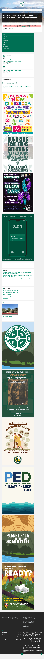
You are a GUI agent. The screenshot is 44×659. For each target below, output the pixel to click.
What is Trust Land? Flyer (7, 294)
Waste (30, 650)
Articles (32, 632)
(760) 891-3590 (18, 637)
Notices (8, 20)
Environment (27, 638)
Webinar (37, 650)
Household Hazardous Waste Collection (13, 61)
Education (33, 635)
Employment (37, 637)
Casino (35, 632)
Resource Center (31, 647)
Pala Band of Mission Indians (8, 656)
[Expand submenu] (32, 36)
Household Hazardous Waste (26, 641)
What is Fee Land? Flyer (7, 296)
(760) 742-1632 (18, 636)
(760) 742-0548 (18, 634)
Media (24, 643)
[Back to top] (41, 654)
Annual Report (26, 632)
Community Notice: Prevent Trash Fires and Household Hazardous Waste (17, 87)
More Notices (5, 284)
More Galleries (5, 318)
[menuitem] (18, 34)
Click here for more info (25, 26)
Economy (28, 635)
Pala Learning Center (10, 59)
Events (34, 638)
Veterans (25, 650)
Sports (27, 649)
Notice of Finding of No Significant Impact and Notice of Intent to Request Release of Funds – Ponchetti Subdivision (17, 273)
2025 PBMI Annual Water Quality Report (10, 290)
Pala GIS (28, 644)
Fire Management (39, 638)
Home (4, 20)
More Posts (5, 90)
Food (24, 640)
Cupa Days (25, 635)
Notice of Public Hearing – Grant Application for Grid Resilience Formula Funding (16, 281)
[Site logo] (22, 6)
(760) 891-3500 (18, 632)
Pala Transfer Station (10, 63)
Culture (37, 634)
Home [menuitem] (41, 656)
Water (33, 650)
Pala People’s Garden (7, 316)
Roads (34, 647)
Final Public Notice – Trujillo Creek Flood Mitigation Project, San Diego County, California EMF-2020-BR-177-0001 (17, 276)
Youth (25, 651)
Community (29, 634)
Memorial (28, 643)
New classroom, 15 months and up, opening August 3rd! (16, 56)
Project (31, 645)
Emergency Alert (28, 637)
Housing (13, 28)
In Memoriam (36, 641)
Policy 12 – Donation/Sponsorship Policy (10, 292)
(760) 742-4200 (18, 639)
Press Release (26, 645)
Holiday (36, 640)
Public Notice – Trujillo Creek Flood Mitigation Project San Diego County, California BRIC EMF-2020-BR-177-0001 (16, 279)
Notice (37, 643)
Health (28, 640)
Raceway (27, 647)
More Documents (6, 298)
